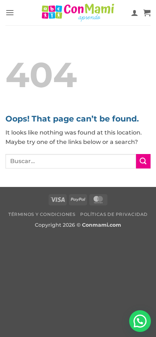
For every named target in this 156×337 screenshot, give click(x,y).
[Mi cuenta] (134, 13)
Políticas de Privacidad (114, 214)
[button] (9, 12)
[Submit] (143, 161)
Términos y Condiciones (41, 214)
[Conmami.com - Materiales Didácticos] (78, 13)
